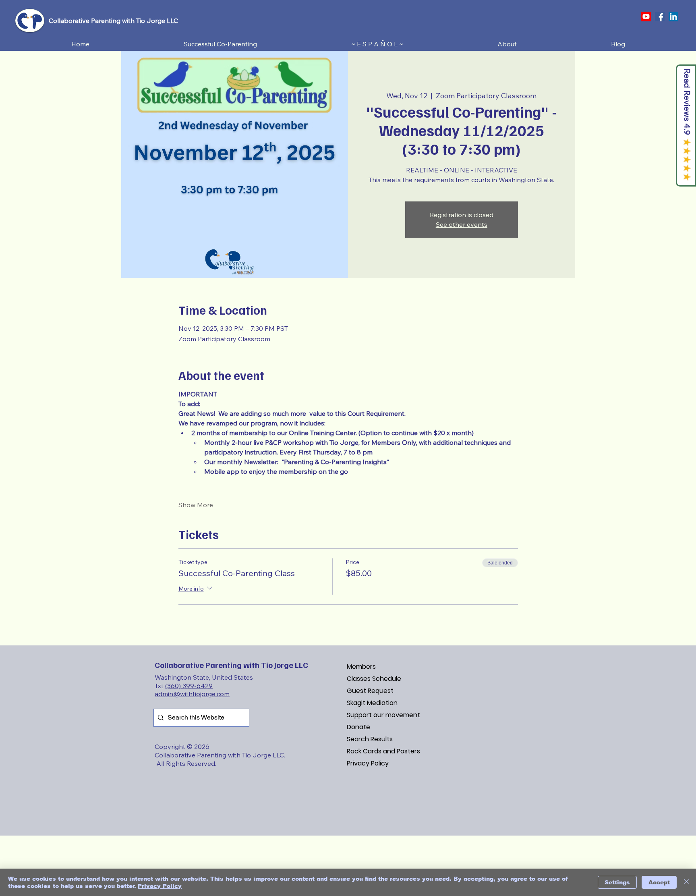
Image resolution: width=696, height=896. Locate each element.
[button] (220, 44)
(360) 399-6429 (189, 686)
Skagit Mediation (372, 702)
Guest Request (370, 690)
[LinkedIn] (673, 16)
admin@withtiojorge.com (192, 694)
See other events (461, 224)
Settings (617, 882)
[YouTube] (646, 16)
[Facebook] (660, 16)
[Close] (686, 882)
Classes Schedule (374, 678)
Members (361, 666)
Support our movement (383, 715)
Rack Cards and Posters (383, 751)
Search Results (370, 739)
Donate (358, 727)
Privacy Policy (368, 763)
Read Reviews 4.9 (687, 101)
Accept (659, 882)
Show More (195, 505)
